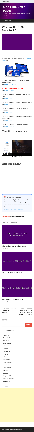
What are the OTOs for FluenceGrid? (13, 299)
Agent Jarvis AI (7, 343)
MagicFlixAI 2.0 (7, 340)
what (22, 216)
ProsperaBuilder (7, 362)
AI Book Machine (7, 346)
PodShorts (6, 335)
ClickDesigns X (7, 367)
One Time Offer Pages (14, 9)
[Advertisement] (17, 405)
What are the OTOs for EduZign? (12, 273)
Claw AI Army (6, 351)
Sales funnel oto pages (16, 429)
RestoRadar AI (7, 359)
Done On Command (8, 365)
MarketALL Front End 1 (10, 84)
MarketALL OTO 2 (9, 104)
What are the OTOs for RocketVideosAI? (14, 246)
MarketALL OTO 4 (9, 120)
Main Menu (8, 20)
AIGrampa (5, 357)
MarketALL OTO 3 (9, 112)
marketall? (13, 216)
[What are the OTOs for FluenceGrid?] (17, 297)
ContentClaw (6, 384)
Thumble (5, 386)
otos (18, 216)
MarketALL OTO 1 (9, 98)
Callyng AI (5, 348)
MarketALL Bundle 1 (9, 90)
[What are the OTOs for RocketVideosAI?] (17, 244)
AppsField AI (6, 381)
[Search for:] (17, 325)
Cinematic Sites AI (8, 338)
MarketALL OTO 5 (9, 126)
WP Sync (5, 354)
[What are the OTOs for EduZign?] (17, 271)
